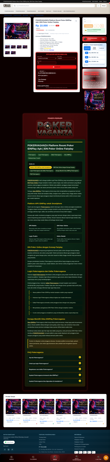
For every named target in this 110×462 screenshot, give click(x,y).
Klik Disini (51, 50)
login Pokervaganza (39, 274)
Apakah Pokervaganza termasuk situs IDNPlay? (43, 375)
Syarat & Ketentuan (79, 437)
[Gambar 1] (7, 46)
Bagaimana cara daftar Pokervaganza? (41, 369)
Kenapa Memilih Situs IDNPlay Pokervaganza (67, 170)
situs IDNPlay (37, 191)
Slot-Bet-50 (101, 48)
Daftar (100, 1)
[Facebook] (4, 449)
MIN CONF (39, 61)
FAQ (40, 444)
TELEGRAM (33, 459)
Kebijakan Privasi (78, 439)
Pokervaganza (45, 207)
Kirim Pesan (10, 442)
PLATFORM (39, 56)
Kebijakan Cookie (78, 442)
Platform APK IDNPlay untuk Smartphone (40, 167)
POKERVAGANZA (86, 1)
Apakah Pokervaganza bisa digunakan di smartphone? (46, 381)
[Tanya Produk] (102, 26)
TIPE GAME (59, 56)
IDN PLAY (48, 11)
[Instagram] (8, 449)
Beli (97, 26)
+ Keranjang (88, 26)
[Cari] (15, 5)
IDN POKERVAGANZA (69, 11)
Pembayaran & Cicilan (80, 446)
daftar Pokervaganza (52, 283)
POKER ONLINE (57, 11)
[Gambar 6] (13, 52)
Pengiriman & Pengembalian (81, 444)
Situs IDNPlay (32, 322)
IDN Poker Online (33, 183)
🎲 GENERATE (56, 67)
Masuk (105, 1)
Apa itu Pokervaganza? (36, 357)
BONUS (11, 459)
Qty (85, 19)
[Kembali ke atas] (106, 454)
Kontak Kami (42, 439)
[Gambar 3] (19, 46)
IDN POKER (95, 1)
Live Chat (98, 459)
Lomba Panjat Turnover (94, 48)
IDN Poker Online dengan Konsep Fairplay (64, 167)
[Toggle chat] (106, 457)
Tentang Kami (42, 437)
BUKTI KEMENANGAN (77, 459)
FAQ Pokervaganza (35, 174)
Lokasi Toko (42, 442)
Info (103, 39)
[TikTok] (12, 449)
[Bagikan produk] (76, 21)
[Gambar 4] (25, 46)
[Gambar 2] (13, 46)
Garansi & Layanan (79, 449)
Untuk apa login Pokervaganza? (39, 363)
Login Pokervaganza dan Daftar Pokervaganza (41, 170)
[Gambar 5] (7, 52)
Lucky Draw (87, 48)
